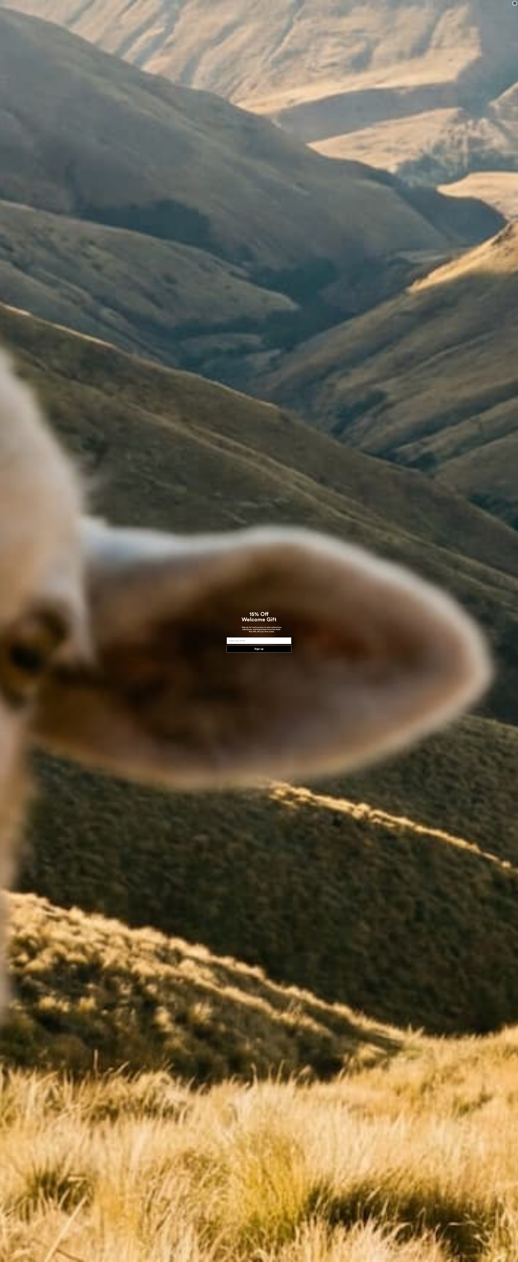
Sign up (259, 649)
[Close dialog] (515, 3)
